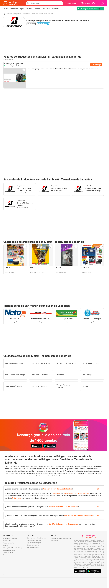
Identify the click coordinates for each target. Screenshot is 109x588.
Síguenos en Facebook (34, 540)
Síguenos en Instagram (34, 542)
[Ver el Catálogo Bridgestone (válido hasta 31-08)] (15, 78)
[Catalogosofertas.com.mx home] (12, 3)
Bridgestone (17, 14)
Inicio (6, 9)
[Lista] (102, 3)
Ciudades (55, 9)
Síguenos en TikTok (33, 547)
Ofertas (29, 9)
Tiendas (37, 9)
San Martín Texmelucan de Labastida (57, 489)
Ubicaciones (26, 14)
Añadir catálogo (8, 552)
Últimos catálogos (17, 9)
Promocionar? (7, 540)
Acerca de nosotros (9, 550)
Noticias (6, 555)
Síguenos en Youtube (33, 545)
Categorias (46, 9)
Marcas (5, 545)
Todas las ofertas (8, 543)
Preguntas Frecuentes (10, 538)
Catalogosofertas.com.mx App (12, 548)
